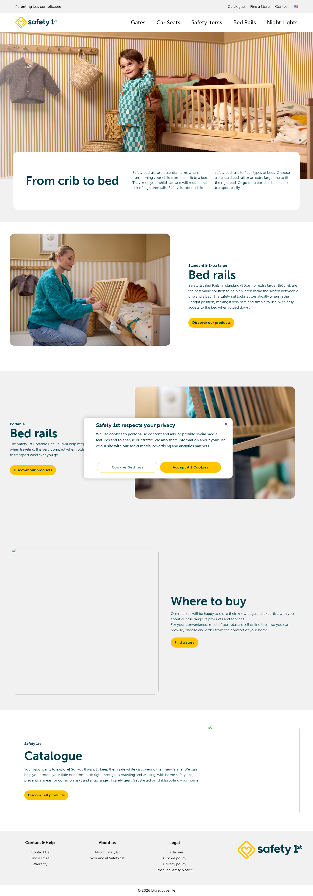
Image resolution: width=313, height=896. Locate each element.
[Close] (226, 424)
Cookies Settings (127, 467)
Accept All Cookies (190, 467)
